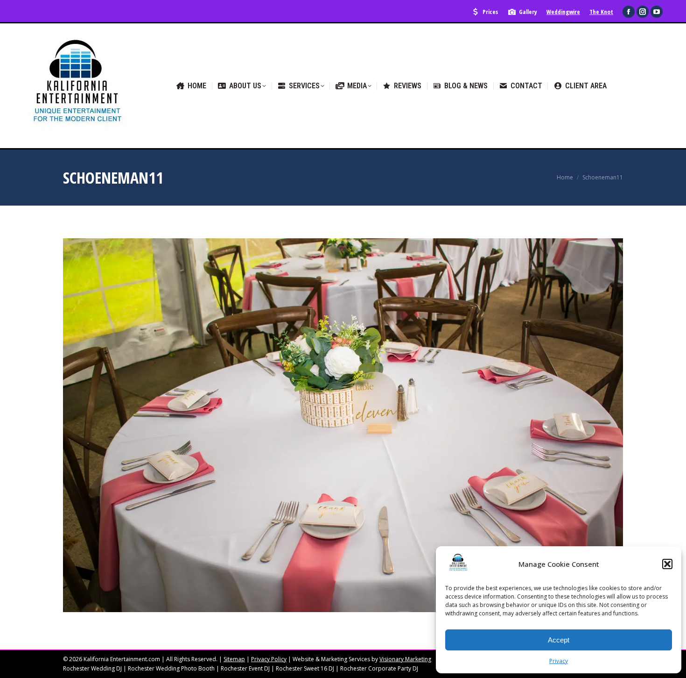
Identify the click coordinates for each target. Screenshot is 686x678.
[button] (667, 564)
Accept (558, 640)
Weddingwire (563, 11)
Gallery (528, 11)
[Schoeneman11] (343, 425)
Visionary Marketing (405, 659)
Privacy (558, 661)
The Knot (601, 11)
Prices (490, 11)
